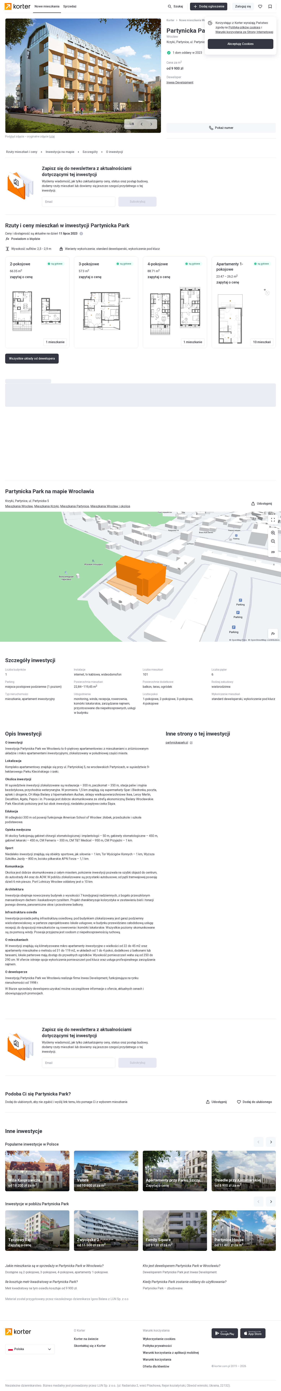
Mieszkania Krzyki (46, 506)
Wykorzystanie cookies (159, 1339)
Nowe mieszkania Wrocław (196, 20)
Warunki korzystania (157, 1359)
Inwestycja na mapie (60, 152)
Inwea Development (179, 82)
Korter (170, 20)
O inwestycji (114, 152)
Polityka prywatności (157, 1346)
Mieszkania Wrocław (19, 506)
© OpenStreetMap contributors (263, 640)
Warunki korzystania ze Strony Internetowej (244, 32)
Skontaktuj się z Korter (90, 1346)
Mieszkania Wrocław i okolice (110, 506)
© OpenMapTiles (238, 640)
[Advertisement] (140, 447)
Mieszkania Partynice (74, 506)
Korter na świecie (86, 1339)
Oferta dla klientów (156, 1366)
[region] (140, 577)
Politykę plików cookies (244, 27)
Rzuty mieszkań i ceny (21, 152)
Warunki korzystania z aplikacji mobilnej (171, 1352)
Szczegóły (90, 152)
